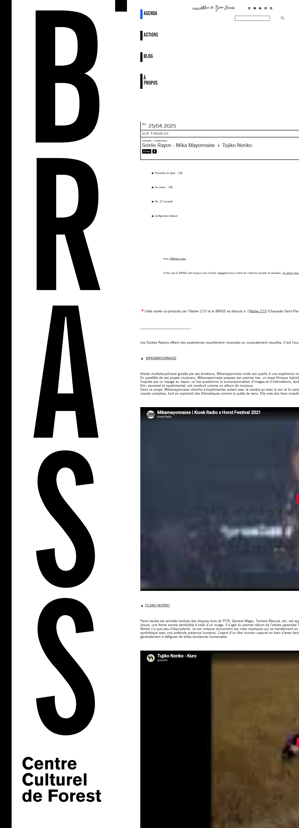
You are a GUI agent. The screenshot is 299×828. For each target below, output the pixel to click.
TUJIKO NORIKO (157, 605)
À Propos (144, 80)
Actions (144, 34)
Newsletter (214, 8)
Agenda (144, 13)
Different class (178, 258)
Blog (144, 56)
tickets (146, 151)
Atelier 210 (258, 311)
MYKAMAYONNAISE (161, 358)
